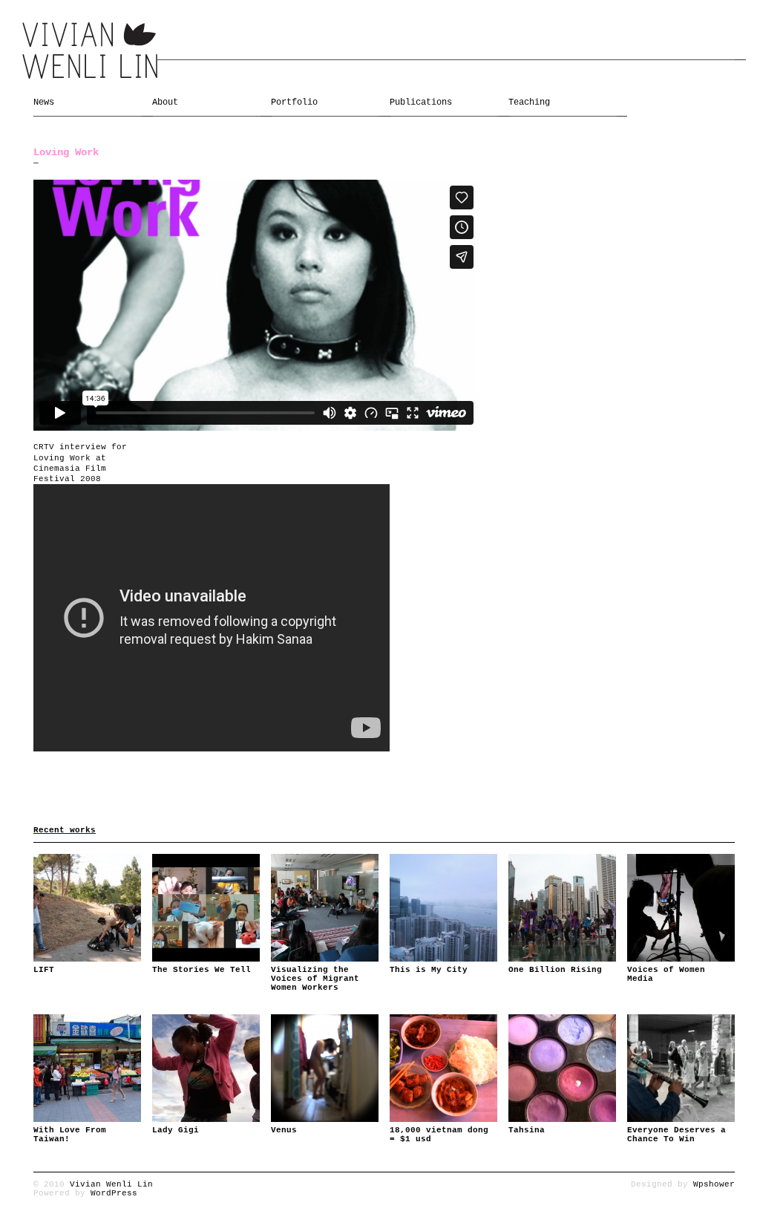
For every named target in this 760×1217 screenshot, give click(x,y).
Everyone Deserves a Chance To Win (676, 1134)
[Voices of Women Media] (681, 908)
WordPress (114, 1193)
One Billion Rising (555, 969)
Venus (284, 1130)
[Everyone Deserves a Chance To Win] (681, 1068)
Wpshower (714, 1184)
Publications (421, 102)
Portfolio (294, 102)
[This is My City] (443, 908)
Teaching (529, 102)
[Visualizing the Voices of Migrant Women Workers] (325, 908)
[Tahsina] (562, 1068)
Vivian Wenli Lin (111, 1184)
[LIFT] (87, 908)
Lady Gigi (175, 1130)
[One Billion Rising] (562, 908)
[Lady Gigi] (206, 1068)
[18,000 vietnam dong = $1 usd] (443, 1068)
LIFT (43, 969)
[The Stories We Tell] (206, 908)
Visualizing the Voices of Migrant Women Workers (315, 978)
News (43, 102)
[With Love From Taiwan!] (87, 1068)
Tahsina (526, 1130)
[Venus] (325, 1068)
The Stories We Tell (201, 969)
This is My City (429, 969)
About (165, 102)
